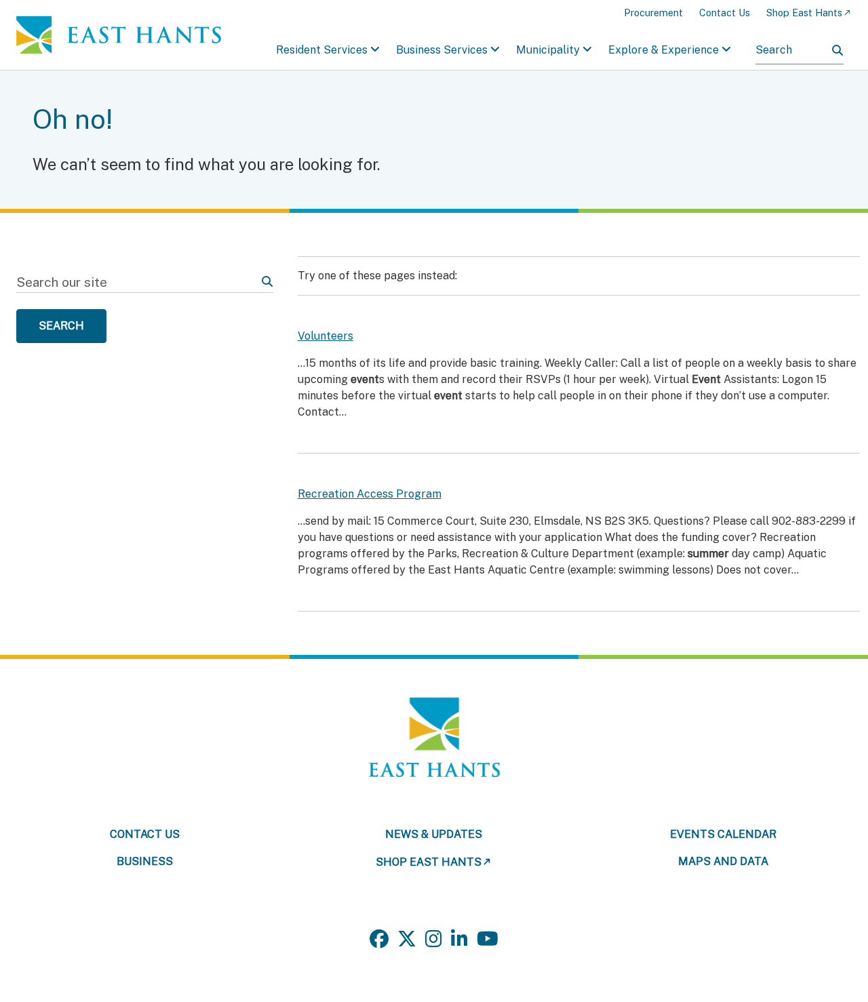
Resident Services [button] (322, 49)
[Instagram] (433, 939)
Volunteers (325, 335)
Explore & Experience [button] (663, 49)
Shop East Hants (804, 12)
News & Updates (433, 834)
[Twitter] (406, 939)
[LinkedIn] (459, 939)
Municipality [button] (548, 49)
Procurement (653, 12)
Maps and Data (723, 861)
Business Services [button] (442, 49)
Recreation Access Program (369, 493)
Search (61, 325)
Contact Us (724, 12)
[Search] (837, 50)
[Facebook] (379, 939)
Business (145, 861)
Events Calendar (723, 834)
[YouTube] (487, 939)
